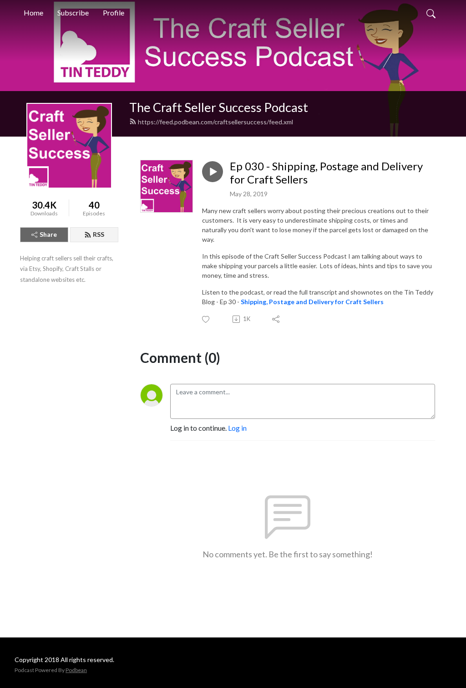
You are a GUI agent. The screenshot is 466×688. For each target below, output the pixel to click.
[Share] (276, 319)
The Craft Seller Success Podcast (218, 107)
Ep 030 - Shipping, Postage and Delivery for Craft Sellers (326, 173)
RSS (98, 234)
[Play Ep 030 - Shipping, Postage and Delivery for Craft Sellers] (212, 171)
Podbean (76, 670)
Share (48, 234)
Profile (113, 12)
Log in (237, 427)
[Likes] (206, 319)
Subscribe (73, 12)
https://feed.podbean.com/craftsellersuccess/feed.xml (215, 122)
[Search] (431, 13)
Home (33, 12)
